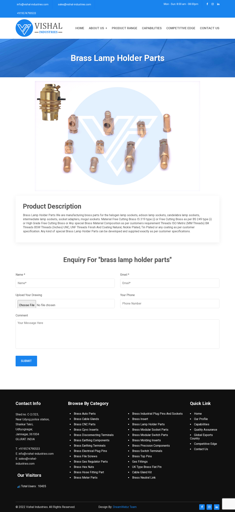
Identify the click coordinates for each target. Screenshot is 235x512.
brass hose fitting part (89, 472)
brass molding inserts (146, 440)
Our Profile (201, 419)
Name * (20, 274)
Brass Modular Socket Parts (150, 429)
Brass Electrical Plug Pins (90, 451)
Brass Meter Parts (85, 477)
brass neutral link (144, 477)
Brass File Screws (85, 456)
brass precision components (151, 445)
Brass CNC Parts (84, 424)
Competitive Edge (180, 28)
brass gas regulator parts (91, 461)
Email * (124, 274)
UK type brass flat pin (147, 467)
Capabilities (152, 28)
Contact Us (209, 28)
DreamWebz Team (125, 507)
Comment (22, 315)
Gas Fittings (140, 461)
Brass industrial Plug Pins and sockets (157, 413)
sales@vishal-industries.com (74, 4)
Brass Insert (140, 419)
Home (79, 28)
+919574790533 (26, 13)
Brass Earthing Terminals (90, 445)
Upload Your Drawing (29, 295)
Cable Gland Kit (142, 472)
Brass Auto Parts (85, 413)
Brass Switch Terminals (147, 451)
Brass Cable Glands (86, 419)
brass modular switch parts (150, 435)
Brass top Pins (142, 456)
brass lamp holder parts (148, 424)
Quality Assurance (205, 429)
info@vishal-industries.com (32, 4)
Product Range (124, 28)
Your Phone (127, 295)
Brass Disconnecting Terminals (94, 435)
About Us (96, 28)
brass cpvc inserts (86, 429)
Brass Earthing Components (91, 440)
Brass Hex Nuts (84, 467)
